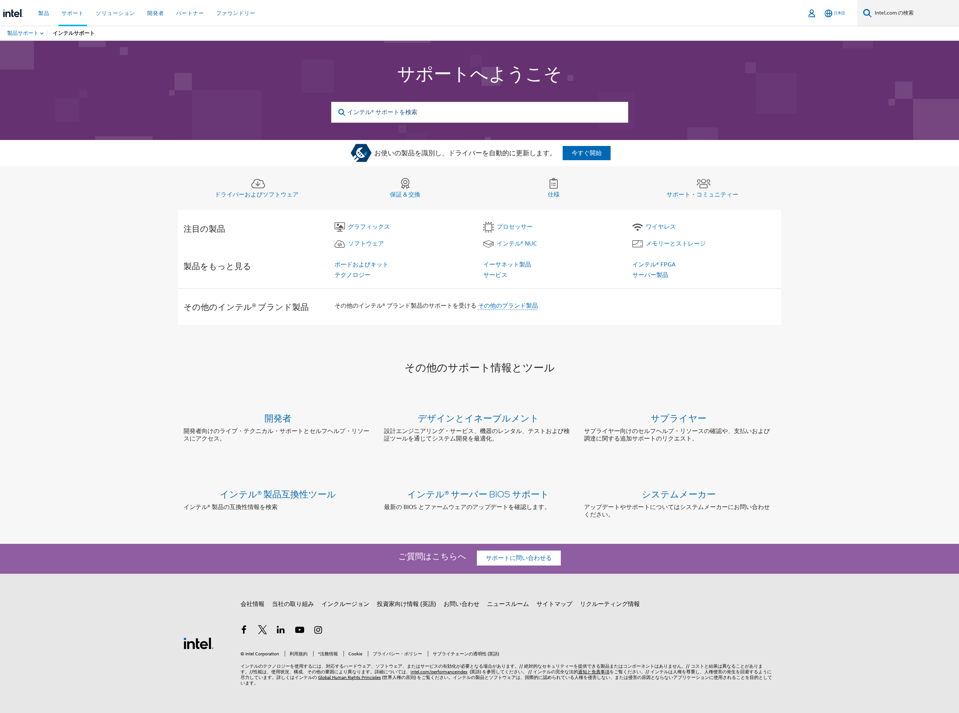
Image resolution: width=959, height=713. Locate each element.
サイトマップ (554, 604)
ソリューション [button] (115, 13)
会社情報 (252, 604)
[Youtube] (299, 631)
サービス (495, 275)
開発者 (277, 418)
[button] (479, 430)
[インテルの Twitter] (262, 631)
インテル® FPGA (653, 264)
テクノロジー (352, 275)
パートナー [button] (190, 13)
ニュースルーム (508, 604)
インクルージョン (345, 604)
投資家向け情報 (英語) (406, 604)
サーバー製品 (650, 275)
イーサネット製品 (507, 264)
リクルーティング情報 (610, 604)
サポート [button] (72, 13)
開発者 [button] (155, 13)
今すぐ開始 (587, 153)
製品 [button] (43, 13)
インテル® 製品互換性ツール (278, 494)
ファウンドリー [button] (235, 13)
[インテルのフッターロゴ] (199, 643)
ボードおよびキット (361, 264)
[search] (342, 112)
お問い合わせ (462, 604)
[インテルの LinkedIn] (281, 631)
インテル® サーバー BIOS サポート (478, 494)
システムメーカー (679, 494)
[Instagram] (318, 631)
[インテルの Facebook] (244, 631)
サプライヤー (679, 418)
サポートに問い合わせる (519, 558)
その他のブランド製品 (508, 306)
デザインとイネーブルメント (478, 418)
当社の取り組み (293, 604)
